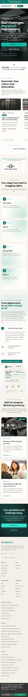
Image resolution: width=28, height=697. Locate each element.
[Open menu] (25, 6)
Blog (2, 588)
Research (18, 588)
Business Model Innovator (8, 657)
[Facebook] (11, 553)
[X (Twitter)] (8, 553)
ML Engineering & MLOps (7, 639)
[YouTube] (5, 553)
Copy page (6, 18)
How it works (4, 565)
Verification (4, 573)
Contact (18, 594)
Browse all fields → (6, 618)
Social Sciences (5, 613)
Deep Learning (5, 636)
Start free (13, 44)
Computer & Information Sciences (10, 605)
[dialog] (14, 690)
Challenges (4, 568)
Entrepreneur (4, 654)
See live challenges (14, 49)
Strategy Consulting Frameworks (9, 641)
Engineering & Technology (8, 610)
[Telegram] (13, 553)
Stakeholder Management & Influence (10, 628)
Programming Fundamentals (8, 626)
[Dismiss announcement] (26, 2)
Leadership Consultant (7, 665)
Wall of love (19, 596)
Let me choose (5, 691)
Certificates (4, 570)
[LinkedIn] (2, 553)
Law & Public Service (6, 616)
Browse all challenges (19, 148)
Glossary (3, 591)
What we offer (19, 586)
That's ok (20, 694)
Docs (2, 594)
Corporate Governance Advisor (9, 670)
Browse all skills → (6, 647)
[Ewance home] (6, 6)
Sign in (19, 6)
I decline (7, 694)
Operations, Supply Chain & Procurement (11, 634)
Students (18, 565)
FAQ (2, 583)
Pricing (3, 576)
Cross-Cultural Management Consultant (11, 659)
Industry (18, 568)
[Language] (15, 6)
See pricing (14, 530)
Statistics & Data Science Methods (10, 631)
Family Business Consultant (8, 673)
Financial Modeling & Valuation (9, 644)
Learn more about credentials (11, 361)
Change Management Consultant (9, 667)
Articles (3, 586)
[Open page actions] (11, 18)
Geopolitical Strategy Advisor (9, 662)
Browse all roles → (6, 675)
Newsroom (18, 591)
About (17, 583)
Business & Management (7, 608)
